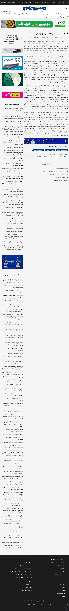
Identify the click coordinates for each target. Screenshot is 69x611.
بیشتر (47, 17)
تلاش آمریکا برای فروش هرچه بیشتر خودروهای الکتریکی (54, 171)
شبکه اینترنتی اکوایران (60, 569)
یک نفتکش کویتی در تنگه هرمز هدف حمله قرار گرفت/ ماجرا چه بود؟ (12, 504)
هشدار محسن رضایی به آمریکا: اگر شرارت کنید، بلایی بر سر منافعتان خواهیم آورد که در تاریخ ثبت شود (13, 136)
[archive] (25, 601)
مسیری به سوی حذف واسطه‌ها (61, 180)
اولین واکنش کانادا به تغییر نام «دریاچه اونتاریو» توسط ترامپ (14, 286)
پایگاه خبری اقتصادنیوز (60, 575)
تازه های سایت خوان (12, 275)
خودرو (19, 14)
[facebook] (62, 146)
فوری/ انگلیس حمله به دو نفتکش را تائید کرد (13, 357)
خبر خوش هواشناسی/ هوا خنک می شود (13, 353)
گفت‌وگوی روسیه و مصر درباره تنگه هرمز (13, 442)
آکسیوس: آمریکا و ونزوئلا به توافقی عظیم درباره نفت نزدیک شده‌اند (13, 394)
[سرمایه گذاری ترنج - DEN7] (34, 24)
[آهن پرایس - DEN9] (12, 63)
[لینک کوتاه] (65, 146)
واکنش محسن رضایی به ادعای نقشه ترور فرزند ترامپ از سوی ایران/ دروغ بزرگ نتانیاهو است (13, 324)
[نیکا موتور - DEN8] (12, 50)
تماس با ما (62, 584)
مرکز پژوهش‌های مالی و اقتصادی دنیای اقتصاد (21, 572)
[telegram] (53, 146)
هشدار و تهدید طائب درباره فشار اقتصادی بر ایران (12, 532)
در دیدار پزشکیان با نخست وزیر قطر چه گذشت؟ (13, 527)
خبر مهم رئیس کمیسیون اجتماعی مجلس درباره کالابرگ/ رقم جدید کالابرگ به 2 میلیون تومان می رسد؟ (12, 368)
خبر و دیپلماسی (64, 14)
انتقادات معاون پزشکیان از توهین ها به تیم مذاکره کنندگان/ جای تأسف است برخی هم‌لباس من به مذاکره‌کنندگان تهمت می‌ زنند (12, 213)
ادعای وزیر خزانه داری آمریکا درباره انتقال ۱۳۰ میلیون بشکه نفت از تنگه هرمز (13, 310)
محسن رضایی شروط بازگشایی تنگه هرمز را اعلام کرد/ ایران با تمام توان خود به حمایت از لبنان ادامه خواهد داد (13, 196)
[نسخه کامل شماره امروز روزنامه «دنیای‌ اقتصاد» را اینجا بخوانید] (18, 38)
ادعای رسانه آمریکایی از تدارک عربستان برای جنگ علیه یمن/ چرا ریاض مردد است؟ (13, 177)
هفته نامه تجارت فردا (60, 572)
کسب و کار (53, 17)
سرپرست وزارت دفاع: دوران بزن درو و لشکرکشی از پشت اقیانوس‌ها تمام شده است (12, 516)
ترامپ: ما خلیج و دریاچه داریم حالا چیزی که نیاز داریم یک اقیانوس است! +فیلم (12, 410)
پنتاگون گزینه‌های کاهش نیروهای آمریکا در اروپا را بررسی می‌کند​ (13, 389)
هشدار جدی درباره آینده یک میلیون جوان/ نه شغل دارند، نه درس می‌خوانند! (13, 222)
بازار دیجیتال (25, 14)
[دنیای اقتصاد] (34, 8)
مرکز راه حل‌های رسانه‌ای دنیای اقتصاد (23, 575)
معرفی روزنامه (28, 584)
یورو (56, 2)
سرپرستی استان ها (61, 593)
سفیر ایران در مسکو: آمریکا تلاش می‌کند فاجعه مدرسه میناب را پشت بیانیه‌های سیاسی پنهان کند (13, 461)
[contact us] (28, 601)
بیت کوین (25, 2)
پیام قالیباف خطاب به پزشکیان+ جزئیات (14, 231)
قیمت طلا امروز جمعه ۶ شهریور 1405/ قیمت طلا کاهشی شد (14, 362)
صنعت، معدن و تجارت (35, 14)
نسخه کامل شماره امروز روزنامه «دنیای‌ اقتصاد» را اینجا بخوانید (9, 39)
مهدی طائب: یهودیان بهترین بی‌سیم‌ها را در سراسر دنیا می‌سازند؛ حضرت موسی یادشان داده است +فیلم (12, 110)
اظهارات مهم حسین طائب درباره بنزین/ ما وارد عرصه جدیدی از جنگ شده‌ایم (13, 227)
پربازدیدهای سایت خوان (12, 104)
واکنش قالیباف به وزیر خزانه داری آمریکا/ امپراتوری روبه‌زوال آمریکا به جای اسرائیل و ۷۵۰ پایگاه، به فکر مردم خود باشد (13, 247)
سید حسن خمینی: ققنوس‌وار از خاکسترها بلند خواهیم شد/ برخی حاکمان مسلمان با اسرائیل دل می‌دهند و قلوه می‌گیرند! (13, 280)
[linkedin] (56, 146)
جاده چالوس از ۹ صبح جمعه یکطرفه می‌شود (14, 291)
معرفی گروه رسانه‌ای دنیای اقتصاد (57, 563)
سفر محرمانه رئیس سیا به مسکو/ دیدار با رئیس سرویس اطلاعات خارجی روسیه (13, 546)
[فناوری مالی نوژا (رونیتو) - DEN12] (12, 262)
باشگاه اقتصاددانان (12, 14)
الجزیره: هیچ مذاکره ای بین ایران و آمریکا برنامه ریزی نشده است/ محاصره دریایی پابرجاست (13, 405)
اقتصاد (57, 14)
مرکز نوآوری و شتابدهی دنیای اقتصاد (23, 569)
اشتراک (63, 590)
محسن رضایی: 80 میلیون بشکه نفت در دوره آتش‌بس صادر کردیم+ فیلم (13, 430)
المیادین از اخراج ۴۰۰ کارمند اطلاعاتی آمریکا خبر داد (13, 399)
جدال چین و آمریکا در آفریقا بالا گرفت (59, 174)
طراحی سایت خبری (62, 609)
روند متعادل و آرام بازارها (62, 168)
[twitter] (59, 146)
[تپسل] (24, 139)
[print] (50, 146)
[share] (31, 601)
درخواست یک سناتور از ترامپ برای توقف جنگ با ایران (13, 500)
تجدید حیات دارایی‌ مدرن (62, 177)
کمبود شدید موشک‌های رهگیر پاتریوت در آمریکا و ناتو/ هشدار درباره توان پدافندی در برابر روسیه (13, 447)
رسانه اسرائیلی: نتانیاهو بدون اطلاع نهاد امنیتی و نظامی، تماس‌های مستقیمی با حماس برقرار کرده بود (13, 152)
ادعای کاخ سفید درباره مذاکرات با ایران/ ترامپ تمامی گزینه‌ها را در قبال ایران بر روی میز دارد (12, 330)
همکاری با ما (62, 596)
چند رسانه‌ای (61, 17)
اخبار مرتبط (46, 164)
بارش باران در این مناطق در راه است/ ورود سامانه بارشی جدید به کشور (13, 190)
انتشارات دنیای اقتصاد (27, 563)
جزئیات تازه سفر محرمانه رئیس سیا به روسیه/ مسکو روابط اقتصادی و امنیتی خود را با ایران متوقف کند (13, 343)
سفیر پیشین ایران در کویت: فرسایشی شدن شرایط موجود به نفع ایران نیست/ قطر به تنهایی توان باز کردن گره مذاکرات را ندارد (13, 116)
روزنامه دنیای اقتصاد (60, 566)
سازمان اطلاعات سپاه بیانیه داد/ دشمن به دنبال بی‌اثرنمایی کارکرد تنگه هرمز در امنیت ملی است (13, 158)
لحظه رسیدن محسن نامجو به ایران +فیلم (13, 219)
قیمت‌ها (5, 14)
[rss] (34, 601)
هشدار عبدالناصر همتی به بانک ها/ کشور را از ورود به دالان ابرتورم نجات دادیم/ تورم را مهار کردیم (13, 337)
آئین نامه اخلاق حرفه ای (26, 590)
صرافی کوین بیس (38, 150)
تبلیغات (63, 587)
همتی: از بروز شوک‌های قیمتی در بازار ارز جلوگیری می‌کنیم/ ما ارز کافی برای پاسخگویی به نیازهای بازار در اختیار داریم (12, 202)
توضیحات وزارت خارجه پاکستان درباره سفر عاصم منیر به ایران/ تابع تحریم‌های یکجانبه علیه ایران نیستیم (13, 142)
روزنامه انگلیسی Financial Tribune (24, 577)
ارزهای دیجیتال (50, 150)
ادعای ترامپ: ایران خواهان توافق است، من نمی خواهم (13, 349)
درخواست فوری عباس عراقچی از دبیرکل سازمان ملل (14, 122)
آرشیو (67, 17)
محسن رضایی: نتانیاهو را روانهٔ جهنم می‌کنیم (14, 385)
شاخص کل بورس (5, 2)
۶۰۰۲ (62, 38)
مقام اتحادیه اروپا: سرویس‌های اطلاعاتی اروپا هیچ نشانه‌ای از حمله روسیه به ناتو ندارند (12, 477)
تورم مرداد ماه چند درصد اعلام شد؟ (14, 520)
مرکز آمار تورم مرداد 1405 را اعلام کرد (14, 381)
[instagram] (44, 601)
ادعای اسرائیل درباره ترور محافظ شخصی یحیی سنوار (13, 208)
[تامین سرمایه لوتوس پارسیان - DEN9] (12, 79)
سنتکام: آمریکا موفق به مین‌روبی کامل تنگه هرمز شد (13, 301)
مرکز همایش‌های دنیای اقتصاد (25, 566)
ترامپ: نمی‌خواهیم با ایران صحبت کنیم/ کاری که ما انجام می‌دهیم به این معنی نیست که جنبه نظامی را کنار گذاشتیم (13, 236)
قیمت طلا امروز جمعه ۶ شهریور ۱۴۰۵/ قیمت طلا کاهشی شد (14, 164)
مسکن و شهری (50, 14)
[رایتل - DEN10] (12, 95)
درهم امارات (41, 2)
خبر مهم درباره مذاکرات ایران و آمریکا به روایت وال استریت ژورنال (13, 472)
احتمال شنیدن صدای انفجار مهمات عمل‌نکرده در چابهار (12, 467)
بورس (44, 14)
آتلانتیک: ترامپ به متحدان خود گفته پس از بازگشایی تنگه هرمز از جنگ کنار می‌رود (12, 242)
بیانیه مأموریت (28, 587)
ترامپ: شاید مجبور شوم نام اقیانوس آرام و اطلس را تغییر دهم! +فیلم (13, 488)
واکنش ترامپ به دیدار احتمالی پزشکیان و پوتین (13, 296)
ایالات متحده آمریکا (62, 150)
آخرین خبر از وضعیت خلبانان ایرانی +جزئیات (12, 147)
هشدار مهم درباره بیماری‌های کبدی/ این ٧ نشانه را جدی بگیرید (13, 305)
